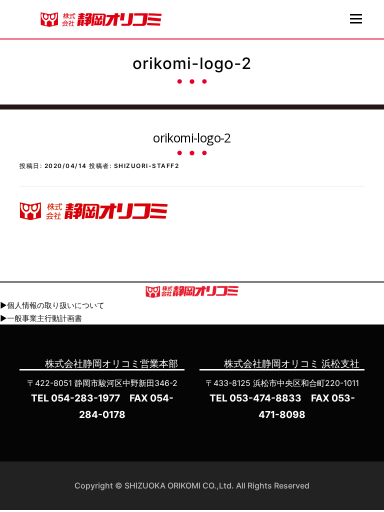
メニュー (355, 19)
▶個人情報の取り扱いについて (52, 305)
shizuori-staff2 (147, 166)
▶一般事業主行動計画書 (41, 318)
